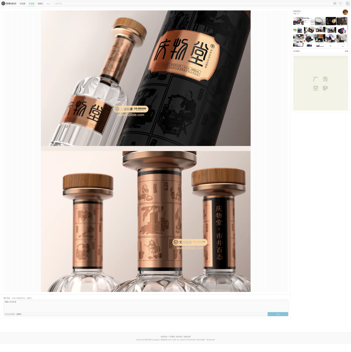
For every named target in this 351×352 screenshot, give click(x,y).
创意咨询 (164, 336)
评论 (278, 314)
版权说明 (187, 336)
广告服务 (171, 336)
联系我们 (179, 336)
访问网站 (296, 51)
